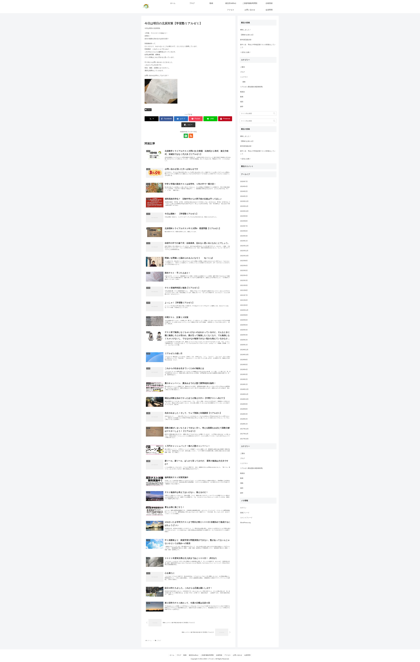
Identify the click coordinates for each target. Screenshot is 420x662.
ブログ (149, 109)
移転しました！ (245, 30)
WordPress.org (245, 522)
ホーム (172, 655)
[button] (188, 124)
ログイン (243, 507)
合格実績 (219, 655)
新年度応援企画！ (246, 40)
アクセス (227, 655)
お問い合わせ (237, 655)
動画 (184, 655)
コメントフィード (246, 517)
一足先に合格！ (245, 52)
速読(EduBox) (193, 655)
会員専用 (247, 655)
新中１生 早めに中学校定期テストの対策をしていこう (257, 46)
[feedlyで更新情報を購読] (186, 136)
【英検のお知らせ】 (247, 35)
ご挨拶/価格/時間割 (207, 655)
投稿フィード (244, 513)
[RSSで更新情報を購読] (191, 136)
